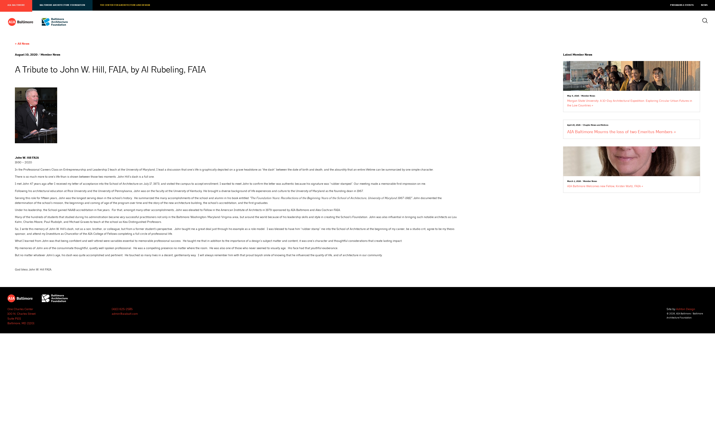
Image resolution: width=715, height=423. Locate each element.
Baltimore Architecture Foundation (62, 5)
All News (23, 44)
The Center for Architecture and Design (125, 5)
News (704, 5)
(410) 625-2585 (122, 309)
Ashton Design (685, 309)
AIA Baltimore (16, 5)
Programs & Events (682, 5)
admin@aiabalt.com (125, 314)
